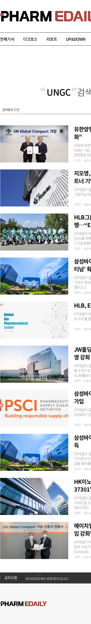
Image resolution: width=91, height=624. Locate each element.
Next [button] (26, 580)
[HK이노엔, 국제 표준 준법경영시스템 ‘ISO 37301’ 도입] (34, 495)
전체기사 (7, 39)
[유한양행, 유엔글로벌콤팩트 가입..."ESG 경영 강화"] (34, 143)
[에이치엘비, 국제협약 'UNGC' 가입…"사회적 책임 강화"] (34, 539)
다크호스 (30, 39)
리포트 (51, 39)
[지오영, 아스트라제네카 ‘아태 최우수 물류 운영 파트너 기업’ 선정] (34, 187)
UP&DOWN (75, 39)
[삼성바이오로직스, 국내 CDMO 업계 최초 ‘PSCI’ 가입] (34, 407)
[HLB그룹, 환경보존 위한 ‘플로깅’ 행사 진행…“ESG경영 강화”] (34, 231)
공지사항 (10, 577)
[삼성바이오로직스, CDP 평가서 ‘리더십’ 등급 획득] (34, 451)
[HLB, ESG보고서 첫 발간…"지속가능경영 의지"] (34, 319)
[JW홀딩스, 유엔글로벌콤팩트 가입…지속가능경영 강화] (34, 363)
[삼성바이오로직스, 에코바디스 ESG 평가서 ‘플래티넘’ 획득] (34, 275)
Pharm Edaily (23, 604)
